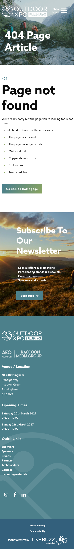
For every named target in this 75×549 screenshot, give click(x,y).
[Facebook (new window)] (15, 494)
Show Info (8, 446)
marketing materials (14, 474)
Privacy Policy (37, 525)
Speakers (7, 451)
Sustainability (37, 531)
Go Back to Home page (22, 189)
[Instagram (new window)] (6, 494)
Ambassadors (10, 465)
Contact (7, 469)
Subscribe (28, 295)
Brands (6, 456)
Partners (7, 460)
